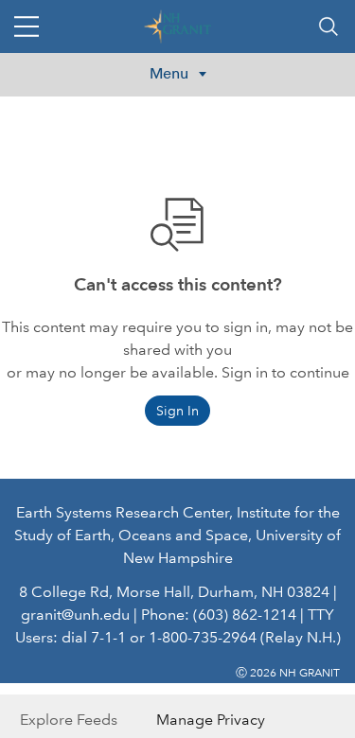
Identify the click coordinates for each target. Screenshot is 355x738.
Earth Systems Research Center (122, 512)
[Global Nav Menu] (26, 26)
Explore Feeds (68, 720)
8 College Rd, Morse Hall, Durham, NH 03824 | (178, 592)
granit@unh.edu (75, 615)
